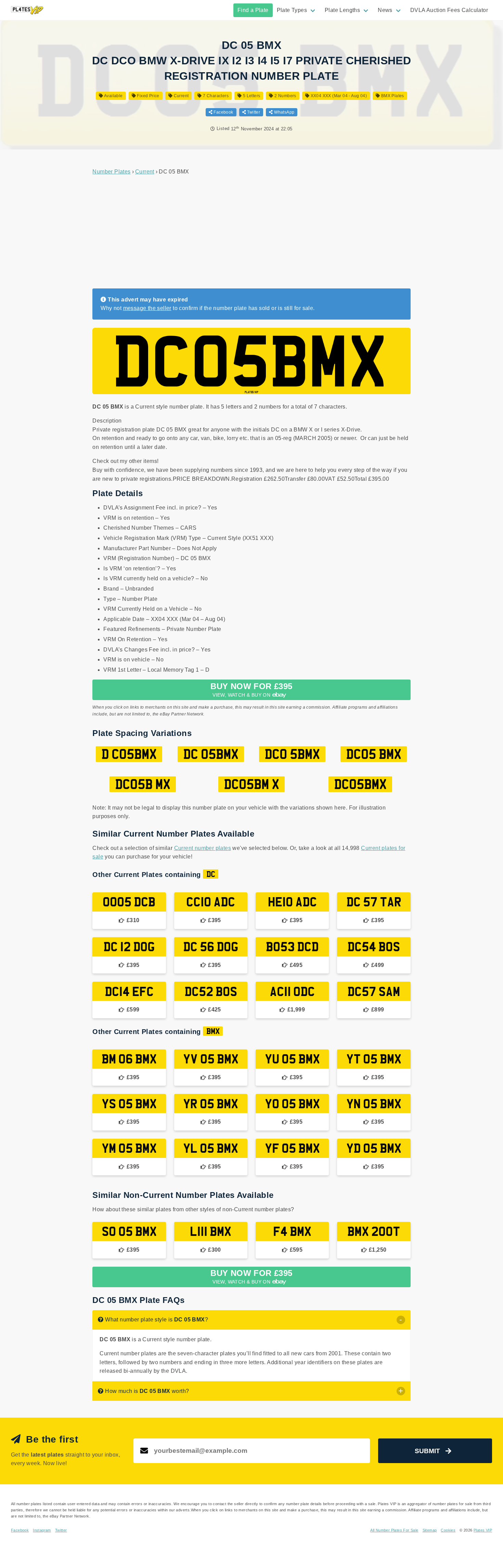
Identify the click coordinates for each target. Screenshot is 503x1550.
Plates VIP (483, 1530)
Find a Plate (253, 10)
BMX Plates (392, 95)
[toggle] (401, 1320)
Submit (427, 1451)
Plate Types (292, 10)
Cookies (448, 1530)
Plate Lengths (342, 10)
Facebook (222, 112)
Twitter (253, 112)
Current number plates (202, 848)
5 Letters (251, 95)
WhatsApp (283, 112)
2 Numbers (284, 95)
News (385, 10)
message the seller (147, 308)
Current (180, 95)
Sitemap (430, 1530)
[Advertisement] (251, 232)
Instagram (42, 1530)
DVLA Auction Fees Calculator (449, 10)
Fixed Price (147, 95)
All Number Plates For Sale (394, 1530)
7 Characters (215, 95)
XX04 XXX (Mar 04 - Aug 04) (338, 95)
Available (112, 95)
